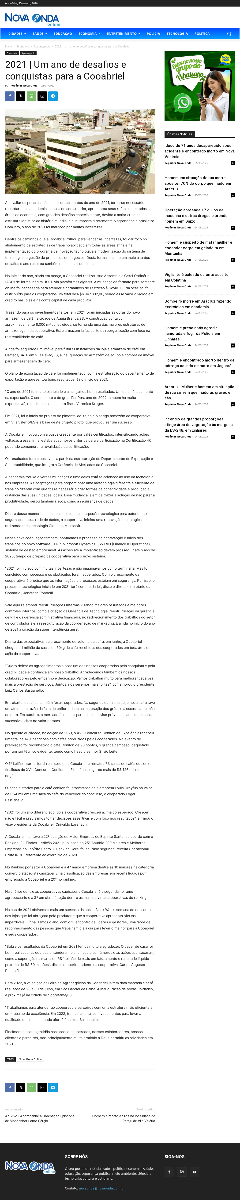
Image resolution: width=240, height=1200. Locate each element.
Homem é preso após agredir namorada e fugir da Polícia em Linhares (192, 333)
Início (8, 46)
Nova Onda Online (30, 1059)
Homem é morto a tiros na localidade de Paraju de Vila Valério (123, 1118)
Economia (22, 46)
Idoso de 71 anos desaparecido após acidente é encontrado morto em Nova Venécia (200, 151)
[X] (20, 96)
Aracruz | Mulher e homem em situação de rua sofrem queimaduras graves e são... (199, 392)
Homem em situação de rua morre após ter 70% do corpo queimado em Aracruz (198, 183)
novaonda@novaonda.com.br (102, 1188)
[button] (229, 33)
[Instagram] (182, 1172)
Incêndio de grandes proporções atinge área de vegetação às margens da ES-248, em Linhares (199, 425)
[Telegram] (53, 96)
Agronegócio (42, 46)
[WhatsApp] (31, 96)
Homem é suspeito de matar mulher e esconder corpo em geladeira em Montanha (198, 248)
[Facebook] (10, 96)
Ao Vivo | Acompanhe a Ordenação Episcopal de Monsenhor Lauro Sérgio (40, 1118)
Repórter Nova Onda (24, 85)
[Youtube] (194, 1172)
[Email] (42, 96)
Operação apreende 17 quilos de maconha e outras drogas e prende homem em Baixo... (196, 216)
